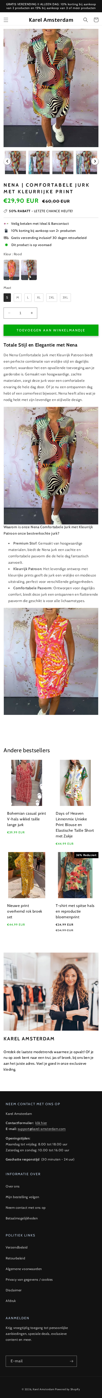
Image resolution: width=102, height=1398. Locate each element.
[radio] (11, 270)
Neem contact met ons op (26, 1207)
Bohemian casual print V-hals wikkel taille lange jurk (26, 819)
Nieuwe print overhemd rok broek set (24, 911)
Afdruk (11, 1301)
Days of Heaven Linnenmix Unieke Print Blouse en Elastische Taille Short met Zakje (75, 824)
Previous (7, 161)
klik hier (41, 1123)
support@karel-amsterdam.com (42, 1129)
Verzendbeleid (17, 1247)
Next (94, 161)
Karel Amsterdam (44, 1389)
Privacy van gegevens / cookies (29, 1279)
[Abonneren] (71, 1361)
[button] (6, 20)
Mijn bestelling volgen (22, 1197)
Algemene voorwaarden (24, 1269)
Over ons (13, 1186)
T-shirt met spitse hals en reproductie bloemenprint (75, 911)
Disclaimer (14, 1290)
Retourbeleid (15, 1258)
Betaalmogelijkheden (22, 1218)
